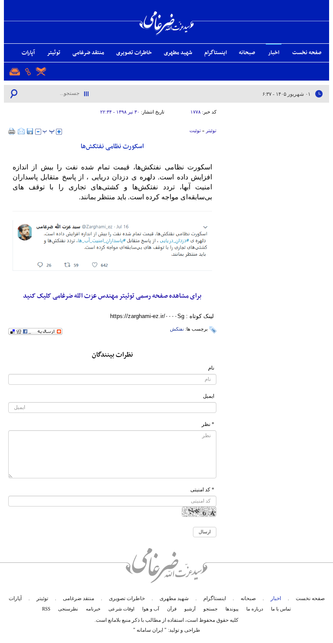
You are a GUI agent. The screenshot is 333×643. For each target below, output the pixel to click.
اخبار (273, 53)
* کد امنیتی (202, 490)
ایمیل (208, 396)
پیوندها (231, 608)
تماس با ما (281, 608)
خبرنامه (93, 608)
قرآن (171, 608)
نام (211, 368)
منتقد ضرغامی (88, 53)
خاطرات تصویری (134, 53)
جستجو (210, 608)
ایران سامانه (150, 630)
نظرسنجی (68, 608)
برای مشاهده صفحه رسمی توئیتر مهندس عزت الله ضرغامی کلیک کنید (112, 296)
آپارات (28, 53)
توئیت (195, 130)
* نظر (208, 424)
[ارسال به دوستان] (21, 131)
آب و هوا (150, 608)
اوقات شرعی (121, 608)
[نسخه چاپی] (12, 131)
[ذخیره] (30, 131)
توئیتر (53, 53)
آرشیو (190, 608)
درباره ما (254, 608)
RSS (46, 608)
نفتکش (177, 328)
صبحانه (247, 53)
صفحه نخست (306, 53)
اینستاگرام (215, 53)
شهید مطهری (178, 53)
